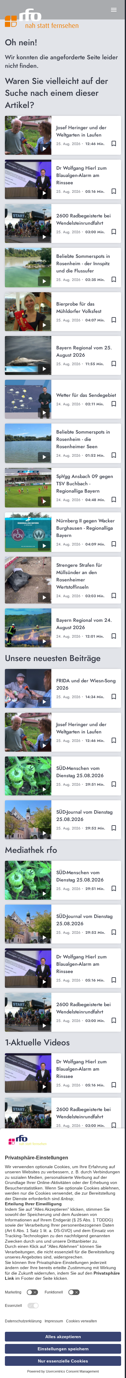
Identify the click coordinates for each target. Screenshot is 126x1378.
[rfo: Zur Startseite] (41, 18)
